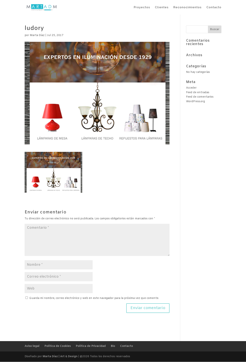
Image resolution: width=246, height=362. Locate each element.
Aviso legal (32, 346)
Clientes (162, 7)
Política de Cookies (57, 346)
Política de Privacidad (91, 346)
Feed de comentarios (200, 97)
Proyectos (142, 7)
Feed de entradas (197, 92)
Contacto (213, 7)
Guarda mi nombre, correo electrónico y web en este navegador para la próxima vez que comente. (94, 298)
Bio (113, 346)
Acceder (191, 88)
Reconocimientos (187, 7)
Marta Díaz (37, 35)
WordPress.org (195, 101)
